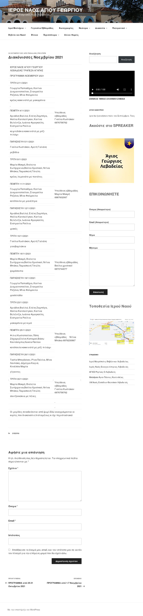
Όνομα (13, 506)
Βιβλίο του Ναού (17, 34)
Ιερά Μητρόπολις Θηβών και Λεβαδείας (108, 361)
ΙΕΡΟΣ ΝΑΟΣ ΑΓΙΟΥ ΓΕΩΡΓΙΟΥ (45, 9)
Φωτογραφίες (66, 28)
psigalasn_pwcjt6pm (37, 53)
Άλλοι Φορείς (71, 34)
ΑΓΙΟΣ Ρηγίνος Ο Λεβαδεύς (102, 371)
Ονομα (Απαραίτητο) (100, 209)
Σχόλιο (13, 468)
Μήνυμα (93, 247)
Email (12, 520)
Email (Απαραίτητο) (99, 222)
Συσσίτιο (15, 433)
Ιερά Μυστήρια (16, 28)
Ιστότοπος (14, 535)
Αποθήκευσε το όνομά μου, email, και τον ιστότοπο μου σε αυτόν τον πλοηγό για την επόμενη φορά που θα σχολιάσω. (45, 551)
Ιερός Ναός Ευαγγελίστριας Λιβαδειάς (108, 366)
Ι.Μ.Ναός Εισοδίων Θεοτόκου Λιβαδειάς (108, 382)
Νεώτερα (83, 28)
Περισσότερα (50, 34)
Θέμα (92, 235)
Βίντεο (34, 34)
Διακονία (100, 28)
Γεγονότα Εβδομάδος (42, 28)
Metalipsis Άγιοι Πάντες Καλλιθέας (106, 377)
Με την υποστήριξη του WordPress (24, 609)
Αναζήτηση (95, 53)
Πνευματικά (118, 28)
